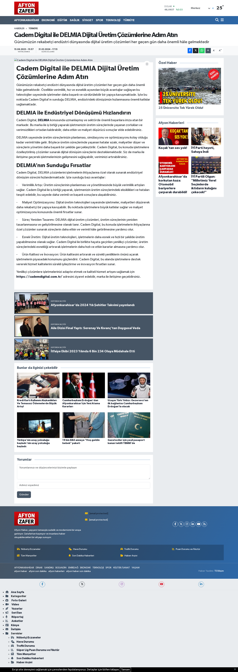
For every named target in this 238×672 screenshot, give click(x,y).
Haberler (19, 28)
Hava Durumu (80, 549)
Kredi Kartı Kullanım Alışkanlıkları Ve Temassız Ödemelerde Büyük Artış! (37, 403)
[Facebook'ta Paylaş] (190, 50)
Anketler (17, 621)
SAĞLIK (74, 20)
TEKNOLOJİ (113, 20)
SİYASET (87, 20)
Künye (15, 625)
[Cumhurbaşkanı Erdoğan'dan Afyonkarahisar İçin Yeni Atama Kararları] (83, 385)
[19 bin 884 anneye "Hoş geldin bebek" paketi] (83, 425)
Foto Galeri (18, 600)
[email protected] (99, 513)
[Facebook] (175, 524)
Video (15, 604)
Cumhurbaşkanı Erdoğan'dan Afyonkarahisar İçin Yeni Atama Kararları (81, 403)
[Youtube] (198, 524)
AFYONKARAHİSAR (26, 20)
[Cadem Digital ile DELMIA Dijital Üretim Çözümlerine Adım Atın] (83, 60)
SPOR (99, 20)
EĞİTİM (62, 20)
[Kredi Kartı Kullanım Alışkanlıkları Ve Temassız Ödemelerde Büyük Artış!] (38, 385)
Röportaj (17, 617)
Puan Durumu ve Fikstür (188, 549)
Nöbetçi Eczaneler (30, 549)
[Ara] (217, 20)
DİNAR (39, 567)
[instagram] (122, 584)
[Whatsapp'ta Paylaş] (202, 50)
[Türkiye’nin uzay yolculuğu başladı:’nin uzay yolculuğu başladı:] (38, 425)
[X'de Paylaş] (195, 50)
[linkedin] (201, 584)
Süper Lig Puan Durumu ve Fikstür (38, 650)
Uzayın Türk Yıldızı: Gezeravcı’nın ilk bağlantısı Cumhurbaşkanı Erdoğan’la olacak (128, 403)
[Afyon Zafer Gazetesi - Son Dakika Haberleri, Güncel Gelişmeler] (26, 8)
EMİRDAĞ (73, 567)
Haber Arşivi (131, 555)
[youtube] (161, 584)
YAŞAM (136, 567)
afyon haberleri (56, 571)
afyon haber (20, 571)
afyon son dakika (37, 571)
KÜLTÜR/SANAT (121, 567)
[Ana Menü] (221, 20)
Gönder (24, 494)
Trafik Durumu (131, 549)
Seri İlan (16, 612)
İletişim (16, 629)
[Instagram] (187, 524)
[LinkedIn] (192, 524)
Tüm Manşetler (29, 555)
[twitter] (82, 584)
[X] (181, 524)
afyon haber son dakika (78, 571)
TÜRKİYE (129, 20)
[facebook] (42, 584)
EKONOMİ (48, 20)
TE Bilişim (219, 571)
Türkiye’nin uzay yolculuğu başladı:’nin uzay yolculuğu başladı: (33, 443)
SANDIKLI (49, 567)
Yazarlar (17, 608)
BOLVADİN (61, 567)
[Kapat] (236, 669)
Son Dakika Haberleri (83, 555)
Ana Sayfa (17, 592)
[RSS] (204, 524)
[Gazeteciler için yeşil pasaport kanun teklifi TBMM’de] (129, 425)
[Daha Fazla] (208, 50)
